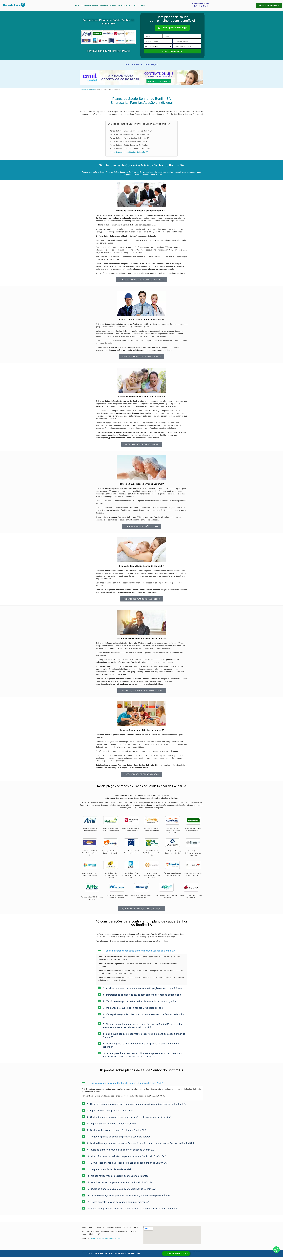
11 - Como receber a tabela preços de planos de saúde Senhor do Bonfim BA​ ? (127, 1162)
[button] (141, 950)
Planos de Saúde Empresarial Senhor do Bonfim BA (131, 131)
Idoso (133, 5)
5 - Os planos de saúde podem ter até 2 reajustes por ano (132, 1008)
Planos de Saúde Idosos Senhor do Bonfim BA (129, 141)
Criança (126, 5)
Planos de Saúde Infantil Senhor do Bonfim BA (129, 152)
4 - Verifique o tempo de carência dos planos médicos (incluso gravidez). (140, 1001)
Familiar (95, 5)
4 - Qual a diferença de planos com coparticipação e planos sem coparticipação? (128, 1117)
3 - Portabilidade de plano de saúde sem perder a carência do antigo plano (141, 994)
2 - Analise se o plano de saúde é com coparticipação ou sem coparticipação (142, 988)
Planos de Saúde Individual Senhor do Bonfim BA (130, 148)
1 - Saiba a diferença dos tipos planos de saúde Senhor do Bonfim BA (138, 950)
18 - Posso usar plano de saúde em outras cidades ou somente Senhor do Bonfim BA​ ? (131, 1208)
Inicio (77, 5)
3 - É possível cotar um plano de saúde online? (110, 1110)
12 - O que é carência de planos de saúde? (108, 1169)
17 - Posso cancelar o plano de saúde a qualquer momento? (117, 1202)
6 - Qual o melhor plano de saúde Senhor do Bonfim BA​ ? (116, 1130)
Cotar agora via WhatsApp (174, 28)
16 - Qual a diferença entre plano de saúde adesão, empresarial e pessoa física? (128, 1195)
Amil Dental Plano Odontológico (141, 64)
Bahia (93, 89)
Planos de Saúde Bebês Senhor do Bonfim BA (129, 145)
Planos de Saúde (85, 89)
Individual (104, 5)
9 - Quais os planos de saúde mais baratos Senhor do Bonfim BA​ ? (121, 1149)
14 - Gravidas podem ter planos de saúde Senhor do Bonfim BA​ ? (120, 1182)
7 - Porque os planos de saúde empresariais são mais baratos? (118, 1136)
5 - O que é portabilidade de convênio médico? (111, 1123)
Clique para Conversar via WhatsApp (105, 1238)
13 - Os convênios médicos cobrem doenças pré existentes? (117, 1176)
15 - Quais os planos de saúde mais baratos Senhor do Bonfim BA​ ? (121, 1189)
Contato (141, 5)
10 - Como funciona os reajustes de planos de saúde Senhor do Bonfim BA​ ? (126, 1156)
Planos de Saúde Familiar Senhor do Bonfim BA (129, 138)
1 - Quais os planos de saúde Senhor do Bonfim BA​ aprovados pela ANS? (124, 1083)
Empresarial (86, 5)
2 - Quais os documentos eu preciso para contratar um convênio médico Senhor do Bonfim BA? (136, 1104)
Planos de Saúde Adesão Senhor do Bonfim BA (129, 134)
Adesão (113, 5)
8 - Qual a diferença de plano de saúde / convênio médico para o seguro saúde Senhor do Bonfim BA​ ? (140, 1143)
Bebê (120, 5)
